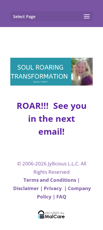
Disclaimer (26, 188)
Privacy (53, 188)
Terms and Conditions (49, 180)
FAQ (61, 196)
